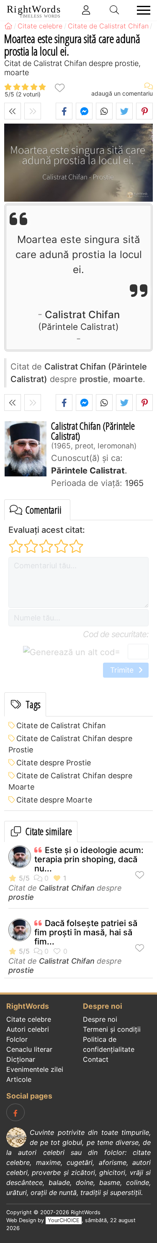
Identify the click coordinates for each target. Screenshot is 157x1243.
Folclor (17, 1039)
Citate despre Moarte (54, 799)
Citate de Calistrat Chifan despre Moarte (70, 781)
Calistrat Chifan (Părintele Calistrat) (93, 431)
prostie (21, 897)
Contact (95, 1059)
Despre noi (100, 1019)
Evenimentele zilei (34, 1069)
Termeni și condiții (112, 1029)
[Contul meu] (86, 10)
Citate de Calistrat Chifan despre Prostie (70, 744)
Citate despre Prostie (53, 762)
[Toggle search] (115, 10)
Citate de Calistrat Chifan (61, 725)
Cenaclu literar (29, 1049)
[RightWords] (8, 26)
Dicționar (20, 1059)
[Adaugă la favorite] (59, 87)
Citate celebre (28, 1019)
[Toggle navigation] (141, 10)
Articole (18, 1079)
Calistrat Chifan (80, 320)
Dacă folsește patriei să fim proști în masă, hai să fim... (85, 932)
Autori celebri (27, 1029)
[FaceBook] (15, 1112)
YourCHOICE (64, 1220)
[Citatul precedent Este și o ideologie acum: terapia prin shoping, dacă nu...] (12, 111)
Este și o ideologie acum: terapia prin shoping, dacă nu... (89, 859)
